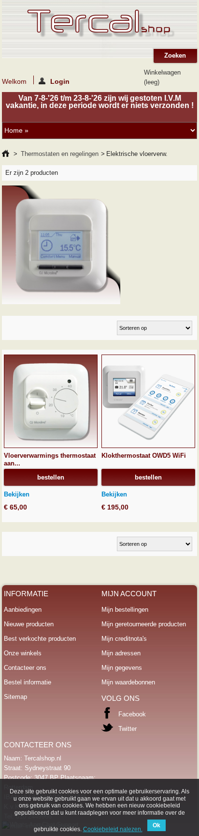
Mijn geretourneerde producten (143, 624)
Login (60, 80)
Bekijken (16, 494)
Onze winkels (23, 653)
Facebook (132, 714)
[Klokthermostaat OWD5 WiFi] (148, 402)
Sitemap (15, 696)
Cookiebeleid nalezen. (112, 829)
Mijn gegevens (121, 667)
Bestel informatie (27, 682)
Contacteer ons (25, 667)
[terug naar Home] (5, 153)
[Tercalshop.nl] (100, 24)
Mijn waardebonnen (128, 682)
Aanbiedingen (23, 609)
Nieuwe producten (29, 624)
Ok (156, 825)
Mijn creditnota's (124, 638)
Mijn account (128, 593)
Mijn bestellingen (124, 609)
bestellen (50, 477)
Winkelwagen (162, 77)
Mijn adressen (121, 653)
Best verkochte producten (40, 638)
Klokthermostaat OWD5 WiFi (143, 455)
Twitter (127, 728)
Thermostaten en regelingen (60, 153)
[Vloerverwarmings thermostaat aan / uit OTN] (51, 402)
